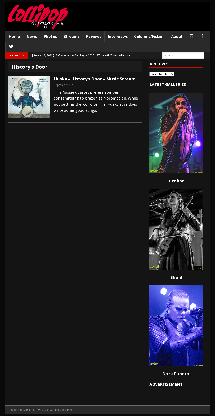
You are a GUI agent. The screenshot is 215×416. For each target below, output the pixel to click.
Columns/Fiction (149, 36)
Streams (71, 36)
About (177, 36)
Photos (50, 36)
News (31, 36)
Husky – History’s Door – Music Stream (95, 79)
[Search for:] (183, 55)
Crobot (176, 181)
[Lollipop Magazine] (37, 16)
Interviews (118, 36)
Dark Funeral (176, 374)
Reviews (93, 36)
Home (14, 36)
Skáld (176, 277)
